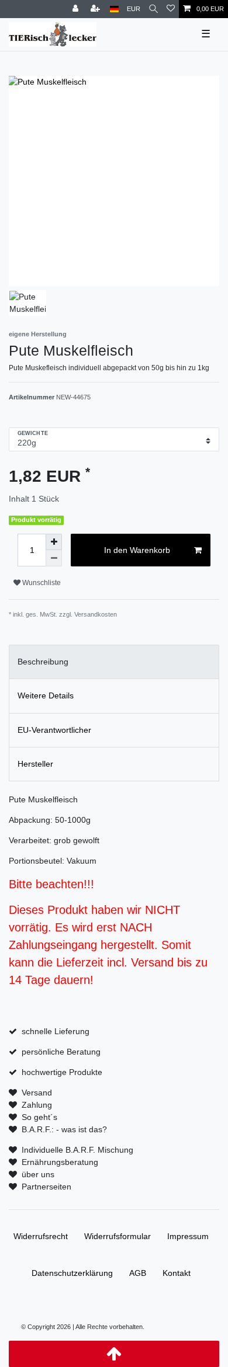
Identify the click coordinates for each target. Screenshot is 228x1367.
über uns (38, 1174)
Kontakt (177, 1273)
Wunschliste (40, 583)
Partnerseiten (46, 1186)
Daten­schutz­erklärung (72, 1273)
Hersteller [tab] (35, 763)
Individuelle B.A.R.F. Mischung (77, 1149)
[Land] (114, 9)
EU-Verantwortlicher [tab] (54, 730)
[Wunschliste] (171, 9)
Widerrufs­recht (40, 1236)
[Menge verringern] (54, 558)
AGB (137, 1273)
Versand (37, 1092)
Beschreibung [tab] (43, 661)
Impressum (188, 1236)
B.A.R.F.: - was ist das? (64, 1129)
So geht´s (39, 1117)
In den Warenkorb (137, 550)
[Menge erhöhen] (54, 542)
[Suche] (153, 9)
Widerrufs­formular (117, 1236)
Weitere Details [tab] (46, 695)
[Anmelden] (76, 9)
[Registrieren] (96, 9)
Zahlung (37, 1104)
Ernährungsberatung (60, 1162)
